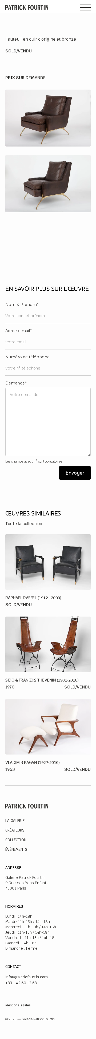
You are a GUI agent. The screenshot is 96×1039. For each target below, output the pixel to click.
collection (15, 839)
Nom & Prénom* (21, 304)
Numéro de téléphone (27, 357)
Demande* (15, 383)
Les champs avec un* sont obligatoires (33, 461)
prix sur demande (25, 77)
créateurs (15, 830)
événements (16, 849)
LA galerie (15, 820)
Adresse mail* (18, 330)
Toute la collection (23, 523)
